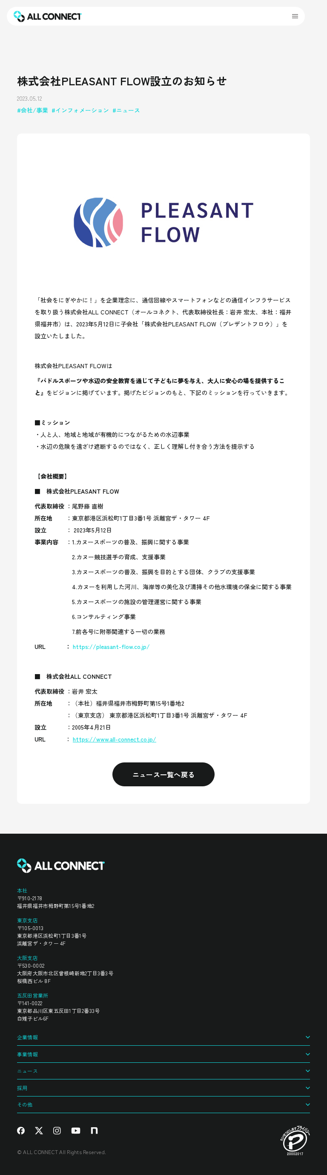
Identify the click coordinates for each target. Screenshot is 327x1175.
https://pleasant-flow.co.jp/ (111, 646)
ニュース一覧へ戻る (163, 774)
